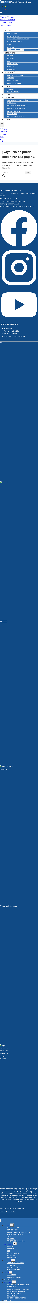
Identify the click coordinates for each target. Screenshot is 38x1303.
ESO (8, 61)
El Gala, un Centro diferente (18, 39)
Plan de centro (13, 36)
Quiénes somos (12, 33)
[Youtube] (19, 321)
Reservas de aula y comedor (17, 105)
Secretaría (8, 1282)
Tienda (6, 1272)
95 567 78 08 (12, 198)
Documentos (12, 114)
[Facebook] (19, 247)
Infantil (10, 55)
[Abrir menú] (2, 124)
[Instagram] (19, 286)
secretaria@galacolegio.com (15, 201)
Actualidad (9, 94)
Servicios (7, 1260)
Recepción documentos (16, 116)
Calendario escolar (14, 41)
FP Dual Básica (12, 64)
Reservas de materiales (16, 108)
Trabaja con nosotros (15, 50)
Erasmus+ (10, 47)
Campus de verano (14, 83)
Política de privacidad (11, 331)
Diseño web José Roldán (7, 1212)
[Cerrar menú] (0, 1220)
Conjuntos (11, 89)
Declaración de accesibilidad (14, 336)
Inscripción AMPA (13, 111)
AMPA (9, 44)
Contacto (9, 119)
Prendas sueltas (13, 92)
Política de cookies (11, 334)
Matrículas (11, 103)
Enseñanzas (8, 1244)
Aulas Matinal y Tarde (15, 75)
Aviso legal (8, 328)
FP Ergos (10, 66)
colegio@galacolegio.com (9, 204)
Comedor (10, 78)
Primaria (10, 58)
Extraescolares (13, 80)
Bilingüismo (11, 69)
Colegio (7, 1225)
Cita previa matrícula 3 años (17, 100)
